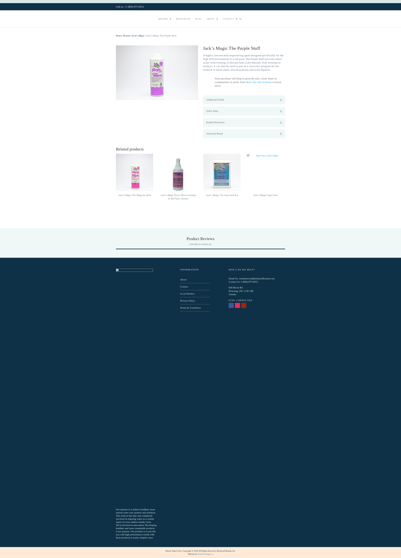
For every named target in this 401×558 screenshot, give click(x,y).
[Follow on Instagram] (279, 7)
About (211, 19)
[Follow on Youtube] (283, 7)
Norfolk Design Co (206, 554)
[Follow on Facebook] (274, 7)
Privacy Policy (187, 301)
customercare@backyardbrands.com (257, 278)
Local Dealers (187, 294)
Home (119, 35)
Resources (183, 19)
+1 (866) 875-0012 (134, 6)
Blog (198, 19)
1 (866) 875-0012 (249, 282)
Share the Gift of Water (259, 82)
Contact (228, 19)
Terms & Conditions (190, 308)
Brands (163, 19)
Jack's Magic (138, 35)
